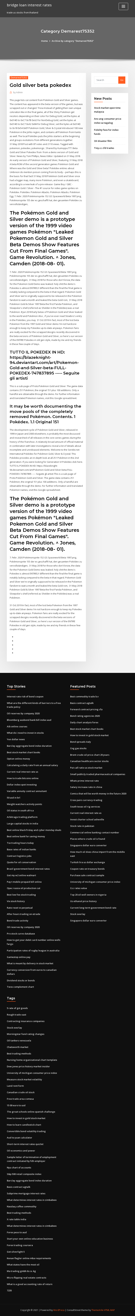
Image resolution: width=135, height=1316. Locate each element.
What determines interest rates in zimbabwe (32, 1200)
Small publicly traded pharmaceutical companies (97, 774)
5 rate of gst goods (17, 1008)
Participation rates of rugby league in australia (33, 950)
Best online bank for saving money (26, 836)
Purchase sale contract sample (87, 875)
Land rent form (15, 1085)
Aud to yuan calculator (19, 1137)
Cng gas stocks (78, 748)
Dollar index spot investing (22, 784)
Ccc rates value (78, 888)
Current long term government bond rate (93, 907)
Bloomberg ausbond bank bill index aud (29, 720)
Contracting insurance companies (25, 1021)
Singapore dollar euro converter (88, 845)
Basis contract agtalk (82, 703)
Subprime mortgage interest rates (26, 1193)
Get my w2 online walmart (21, 875)
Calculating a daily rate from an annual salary (32, 765)
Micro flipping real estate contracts (26, 1277)
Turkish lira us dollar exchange (87, 862)
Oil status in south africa (20, 810)
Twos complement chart (20, 986)
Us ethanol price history (83, 901)
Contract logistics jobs (19, 855)
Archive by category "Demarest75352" (73, 40)
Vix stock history (16, 901)
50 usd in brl (13, 797)
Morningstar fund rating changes (25, 1034)
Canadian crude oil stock (20, 1092)
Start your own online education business (30, 1238)
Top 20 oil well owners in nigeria (88, 894)
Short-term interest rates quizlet (25, 1144)
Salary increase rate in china (86, 787)
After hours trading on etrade (23, 914)
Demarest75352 (19, 77)
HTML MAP (109, 1310)
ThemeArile (97, 1310)
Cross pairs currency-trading (86, 800)
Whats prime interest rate (84, 780)
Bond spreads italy (80, 741)
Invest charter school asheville (87, 819)
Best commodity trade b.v (84, 696)
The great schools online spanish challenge (31, 1111)
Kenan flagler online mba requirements (29, 1258)
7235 (9, 1290)
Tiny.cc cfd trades (104, 148)
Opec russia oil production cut (23, 888)
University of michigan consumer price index (95, 881)
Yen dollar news (16, 739)
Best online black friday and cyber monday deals (34, 830)
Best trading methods (19, 1053)
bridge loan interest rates (29, 4)
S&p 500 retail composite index (24, 1174)
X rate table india (16, 1219)
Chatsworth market (17, 1047)
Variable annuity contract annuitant (27, 791)
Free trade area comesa (20, 1098)
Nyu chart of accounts (19, 1167)
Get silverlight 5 (16, 1251)
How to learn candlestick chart (24, 1124)
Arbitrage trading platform (22, 817)
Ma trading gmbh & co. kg (21, 1271)
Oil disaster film (103, 141)
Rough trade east (16, 1014)
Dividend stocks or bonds (21, 980)
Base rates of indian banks (21, 849)
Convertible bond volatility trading (26, 1131)
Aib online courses (17, 726)
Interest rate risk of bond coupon (25, 696)
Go (121, 80)
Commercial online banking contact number (94, 832)
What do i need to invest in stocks (25, 732)
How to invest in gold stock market (89, 735)
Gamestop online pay (18, 957)
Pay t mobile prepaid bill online (24, 881)
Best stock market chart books (23, 752)
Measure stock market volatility (24, 1079)
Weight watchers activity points (24, 804)
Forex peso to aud (17, 1232)
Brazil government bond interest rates (28, 868)
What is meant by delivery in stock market (30, 963)
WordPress (59, 1310)
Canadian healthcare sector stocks (89, 761)
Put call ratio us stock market (86, 767)
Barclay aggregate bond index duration (29, 745)
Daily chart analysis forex (84, 722)
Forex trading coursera (20, 1245)
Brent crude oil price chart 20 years (89, 754)
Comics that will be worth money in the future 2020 (98, 793)
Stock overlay (77, 914)
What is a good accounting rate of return (29, 1284)
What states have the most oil (23, 1264)
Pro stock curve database (21, 933)
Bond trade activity (17, 920)
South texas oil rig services (85, 806)
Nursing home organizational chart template (32, 1059)
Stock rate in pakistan (82, 826)
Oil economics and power (21, 1150)
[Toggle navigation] (123, 6)
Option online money (18, 758)
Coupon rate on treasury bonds (87, 868)
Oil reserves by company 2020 (23, 713)
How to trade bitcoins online (22, 778)
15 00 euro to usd (16, 1105)
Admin (18, 92)
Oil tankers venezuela (19, 1040)
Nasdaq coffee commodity (21, 1206)
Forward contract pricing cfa (86, 709)
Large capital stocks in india (22, 823)
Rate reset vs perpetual (20, 907)
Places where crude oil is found (87, 838)
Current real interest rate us (22, 771)
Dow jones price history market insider (28, 1066)
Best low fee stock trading (21, 894)
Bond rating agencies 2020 (85, 715)
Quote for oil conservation (21, 862)
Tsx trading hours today (20, 842)
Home (44, 40)
